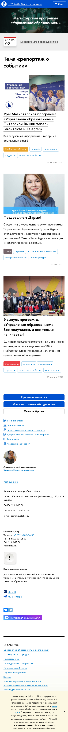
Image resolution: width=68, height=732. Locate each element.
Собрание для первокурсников (39, 42)
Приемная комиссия (34, 397)
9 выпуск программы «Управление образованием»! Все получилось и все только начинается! (28, 327)
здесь (54, 706)
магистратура (38, 257)
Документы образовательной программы (28, 434)
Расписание (13, 439)
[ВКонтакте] (5, 610)
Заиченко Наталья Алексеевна (18, 470)
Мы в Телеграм (15, 596)
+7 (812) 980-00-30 (24, 535)
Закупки (7, 677)
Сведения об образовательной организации (26, 649)
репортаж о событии (30, 155)
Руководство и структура (16, 654)
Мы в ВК (12, 591)
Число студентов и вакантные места (26, 430)
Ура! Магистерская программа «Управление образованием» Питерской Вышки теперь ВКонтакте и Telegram (29, 121)
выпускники (29, 363)
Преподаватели (15, 425)
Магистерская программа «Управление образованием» (35, 20)
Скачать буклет (34, 411)
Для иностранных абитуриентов (34, 404)
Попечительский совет (15, 668)
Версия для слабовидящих (16, 689)
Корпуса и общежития (14, 672)
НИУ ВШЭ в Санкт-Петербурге (25, 3)
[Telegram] (10, 610)
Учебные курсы (15, 420)
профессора (50, 148)
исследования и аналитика (42, 251)
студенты (10, 155)
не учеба (35, 148)
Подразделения (11, 658)
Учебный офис (10, 481)
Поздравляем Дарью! (22, 217)
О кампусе (11, 645)
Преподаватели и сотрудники (18, 663)
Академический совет (18, 443)
